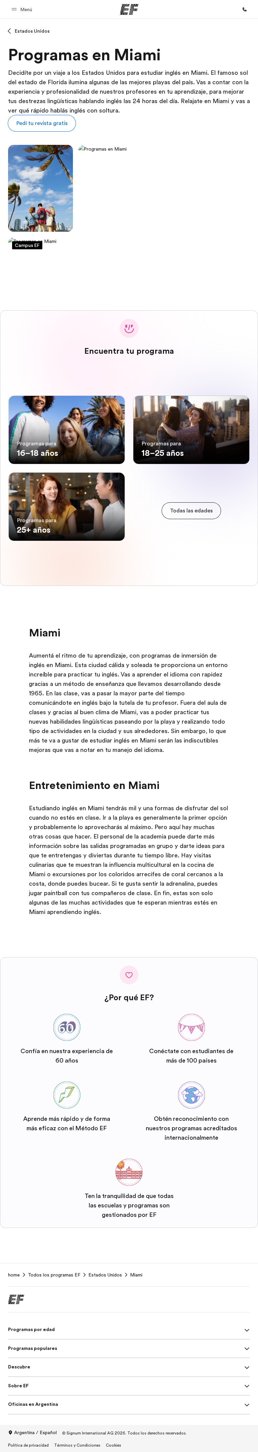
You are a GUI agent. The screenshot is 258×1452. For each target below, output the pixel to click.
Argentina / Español (35, 1432)
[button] (23, 9)
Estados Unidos (32, 31)
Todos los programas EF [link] (54, 1274)
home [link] (14, 1274)
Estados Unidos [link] (105, 1274)
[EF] (129, 9)
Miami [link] (136, 1274)
